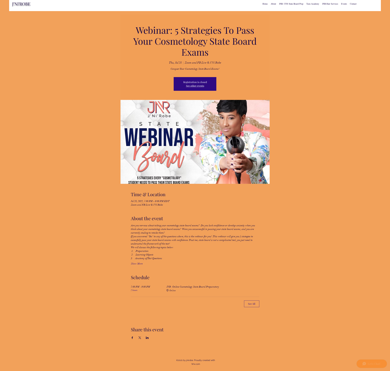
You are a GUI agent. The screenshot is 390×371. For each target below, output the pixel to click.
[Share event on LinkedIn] (147, 337)
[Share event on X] (139, 337)
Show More (137, 263)
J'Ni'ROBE (21, 4)
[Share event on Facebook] (132, 337)
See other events (195, 85)
